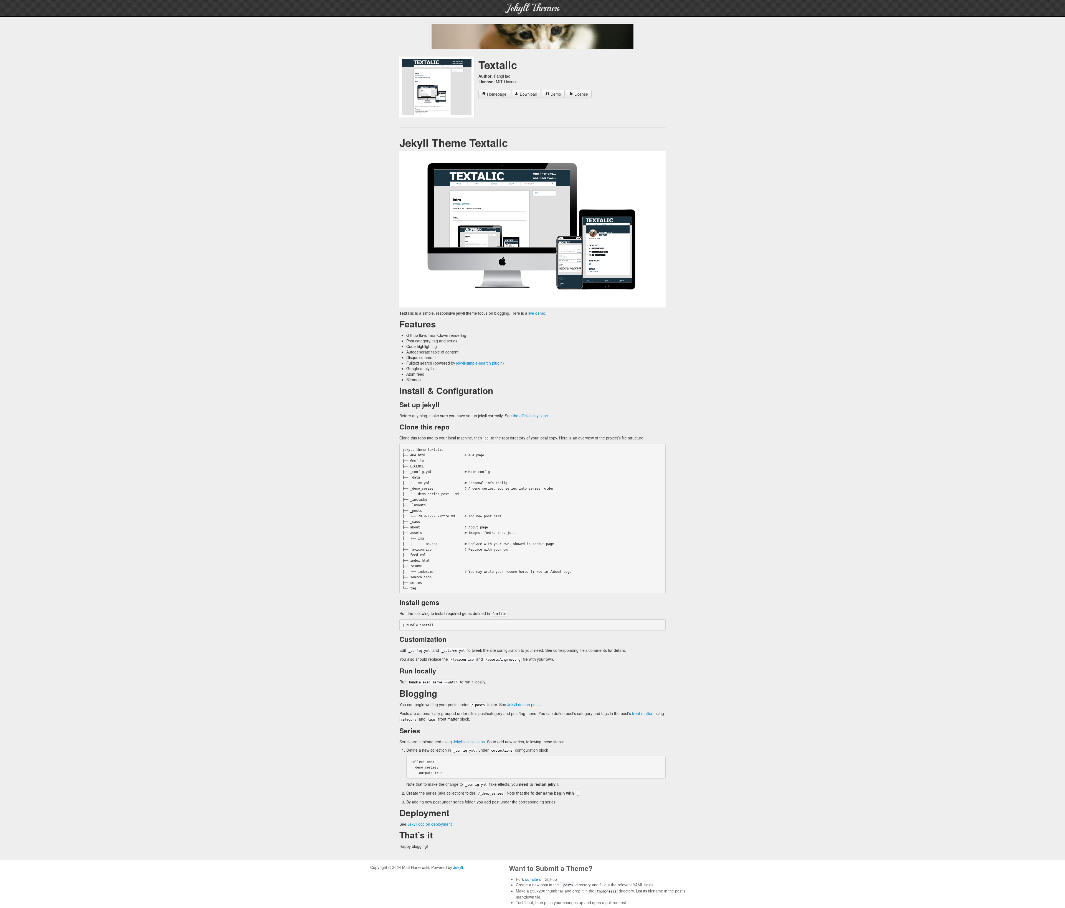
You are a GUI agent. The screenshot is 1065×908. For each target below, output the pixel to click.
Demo (555, 94)
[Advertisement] (532, 36)
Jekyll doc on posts (524, 704)
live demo (536, 313)
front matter (642, 713)
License (580, 94)
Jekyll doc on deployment (429, 824)
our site (531, 879)
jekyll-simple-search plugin (479, 363)
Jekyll (458, 867)
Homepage (496, 94)
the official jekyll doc (530, 415)
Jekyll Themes (532, 8)
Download (528, 94)
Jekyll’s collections (469, 741)
